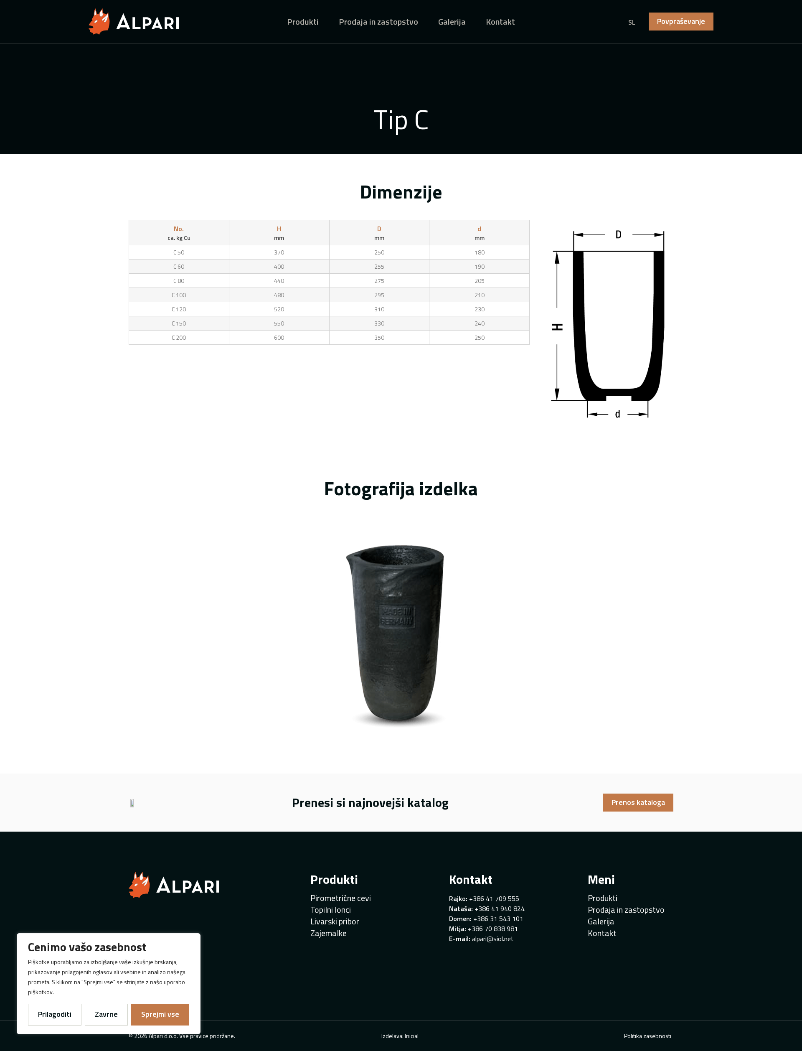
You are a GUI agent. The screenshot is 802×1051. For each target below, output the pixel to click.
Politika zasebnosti (647, 1035)
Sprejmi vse (160, 1014)
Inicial (412, 1035)
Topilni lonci (330, 910)
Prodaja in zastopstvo (378, 22)
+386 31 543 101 (498, 919)
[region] (108, 983)
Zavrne (106, 1014)
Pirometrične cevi (340, 898)
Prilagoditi (54, 1014)
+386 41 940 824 (500, 908)
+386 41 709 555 (494, 898)
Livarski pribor (334, 921)
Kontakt (500, 22)
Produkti (303, 22)
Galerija (452, 22)
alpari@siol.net (493, 939)
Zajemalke (328, 933)
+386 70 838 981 (493, 929)
